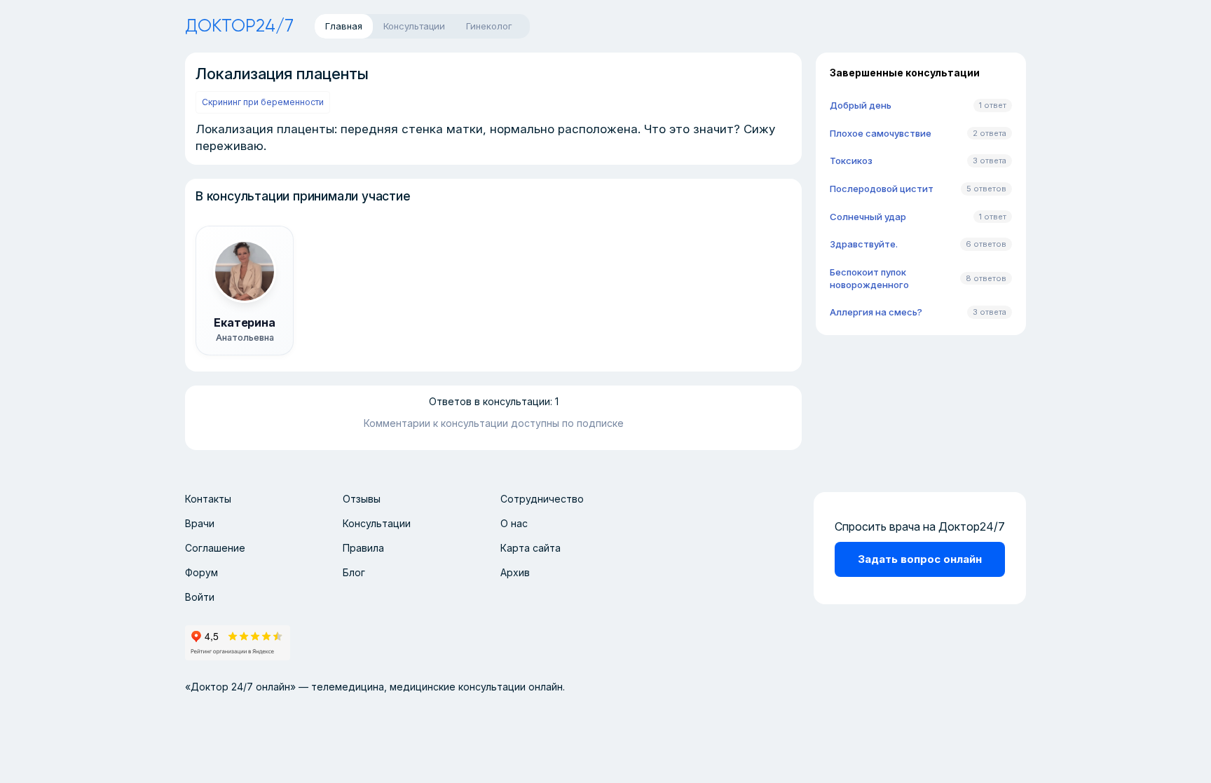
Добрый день (860, 105)
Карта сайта (530, 548)
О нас (514, 523)
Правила (363, 548)
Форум (201, 572)
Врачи (199, 523)
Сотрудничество (542, 499)
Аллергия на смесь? (876, 312)
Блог (354, 572)
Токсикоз (851, 160)
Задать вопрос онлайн (920, 559)
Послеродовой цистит (881, 188)
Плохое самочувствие (880, 133)
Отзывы (362, 499)
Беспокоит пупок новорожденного (869, 278)
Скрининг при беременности (263, 102)
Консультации (377, 523)
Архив (515, 572)
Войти (199, 597)
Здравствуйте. (864, 244)
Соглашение (215, 548)
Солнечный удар (868, 216)
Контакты (208, 499)
